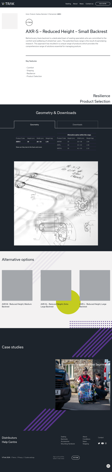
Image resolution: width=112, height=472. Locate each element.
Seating (68, 4)
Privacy (20, 457)
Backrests (44, 14)
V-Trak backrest (52, 14)
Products (32, 14)
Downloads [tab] (77, 125)
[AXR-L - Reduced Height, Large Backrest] (95, 285)
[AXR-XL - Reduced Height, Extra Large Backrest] (56, 285)
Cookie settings (29, 457)
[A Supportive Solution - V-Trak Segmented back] (82, 384)
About (75, 4)
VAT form (75, 457)
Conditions (86, 439)
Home (27, 14)
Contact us (89, 4)
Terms (14, 457)
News (82, 4)
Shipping (86, 444)
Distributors (9, 437)
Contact (101, 437)
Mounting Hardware (68, 444)
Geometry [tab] (34, 124)
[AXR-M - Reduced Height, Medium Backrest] (17, 285)
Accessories (65, 441)
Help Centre (102, 3)
